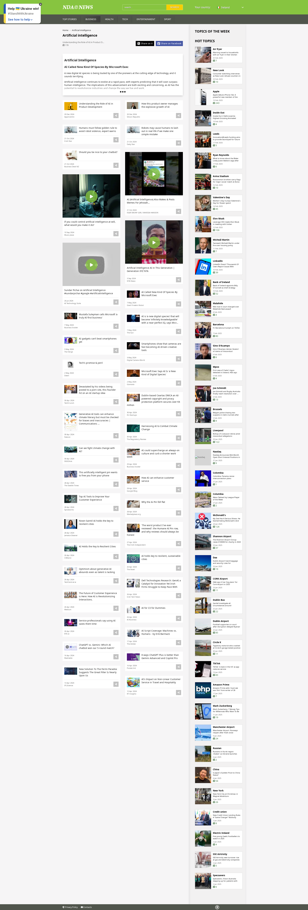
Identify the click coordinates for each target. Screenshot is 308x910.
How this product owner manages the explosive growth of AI (159, 105)
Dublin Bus (219, 599)
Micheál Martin (221, 239)
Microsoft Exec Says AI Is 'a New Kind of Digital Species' (158, 373)
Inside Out (218, 112)
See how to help (19, 19)
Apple (216, 91)
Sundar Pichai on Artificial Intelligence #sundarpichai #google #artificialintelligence (88, 292)
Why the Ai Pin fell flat (153, 501)
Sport (167, 19)
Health (109, 19)
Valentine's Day (221, 197)
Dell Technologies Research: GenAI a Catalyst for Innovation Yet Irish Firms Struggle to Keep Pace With (161, 583)
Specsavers (219, 875)
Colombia (218, 472)
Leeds (216, 133)
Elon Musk (218, 218)
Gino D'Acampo (221, 345)
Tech (125, 19)
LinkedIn (218, 261)
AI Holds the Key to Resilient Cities (97, 546)
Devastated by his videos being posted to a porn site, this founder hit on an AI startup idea (97, 389)
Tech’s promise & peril (91, 362)
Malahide (218, 303)
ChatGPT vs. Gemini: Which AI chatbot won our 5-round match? (96, 646)
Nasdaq (217, 451)
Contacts (87, 907)
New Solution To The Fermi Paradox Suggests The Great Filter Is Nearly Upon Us (98, 672)
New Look (218, 70)
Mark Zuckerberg (222, 705)
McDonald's (219, 515)
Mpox (216, 366)
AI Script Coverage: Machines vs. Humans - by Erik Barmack (159, 632)
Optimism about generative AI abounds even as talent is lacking (97, 570)
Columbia (218, 494)
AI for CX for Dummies (153, 607)
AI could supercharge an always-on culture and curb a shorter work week (153, 453)
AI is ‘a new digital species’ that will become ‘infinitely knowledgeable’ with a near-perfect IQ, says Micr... (160, 319)
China (216, 769)
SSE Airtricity (220, 854)
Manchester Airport (224, 727)
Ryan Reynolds (221, 155)
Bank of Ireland (221, 282)
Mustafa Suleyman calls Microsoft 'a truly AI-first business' (98, 316)
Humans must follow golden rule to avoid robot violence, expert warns (98, 129)
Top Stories (70, 19)
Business (91, 19)
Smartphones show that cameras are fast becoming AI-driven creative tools (161, 347)
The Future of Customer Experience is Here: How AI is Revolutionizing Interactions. (98, 596)
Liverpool (218, 430)
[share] (116, 115)
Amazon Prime (221, 684)
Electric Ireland (221, 833)
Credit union (220, 811)
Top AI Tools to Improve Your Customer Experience (94, 498)
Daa (215, 557)
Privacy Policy (71, 907)
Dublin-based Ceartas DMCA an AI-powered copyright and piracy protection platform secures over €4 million (153, 400)
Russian (217, 748)
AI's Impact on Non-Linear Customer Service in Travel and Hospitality (161, 681)
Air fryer (217, 49)
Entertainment (146, 19)
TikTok (216, 663)
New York (218, 790)
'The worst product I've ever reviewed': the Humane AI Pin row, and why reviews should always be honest (153, 530)
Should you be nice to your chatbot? (98, 152)
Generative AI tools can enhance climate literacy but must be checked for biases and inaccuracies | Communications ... (99, 418)
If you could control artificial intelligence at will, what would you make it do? (90, 223)
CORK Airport (220, 578)
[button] (230, 7)
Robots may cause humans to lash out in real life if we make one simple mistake (159, 131)
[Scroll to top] (217, 907)
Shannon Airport (222, 536)
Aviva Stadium (221, 176)
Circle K (217, 642)
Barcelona (218, 324)
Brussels (217, 409)
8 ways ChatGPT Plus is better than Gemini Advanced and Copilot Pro (160, 656)
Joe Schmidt (219, 388)
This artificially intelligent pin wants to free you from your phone (98, 474)
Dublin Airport (221, 621)
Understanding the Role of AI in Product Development (96, 105)
